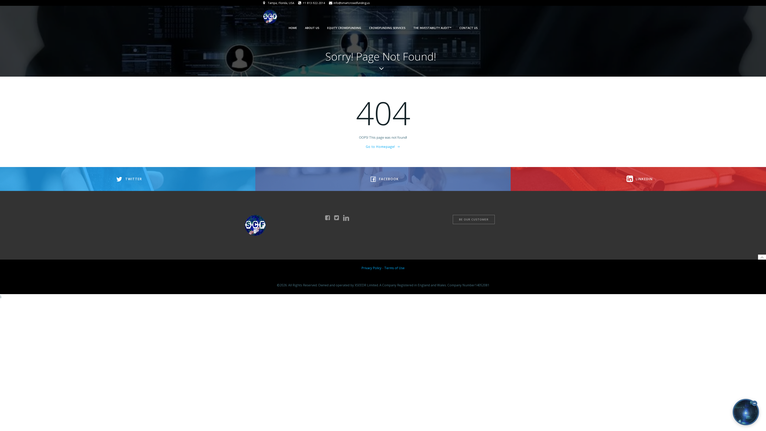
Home (293, 28)
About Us (312, 28)
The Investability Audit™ (432, 28)
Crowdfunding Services (387, 28)
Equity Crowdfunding (344, 28)
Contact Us (468, 28)
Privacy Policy (371, 268)
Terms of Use (394, 268)
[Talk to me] (746, 412)
